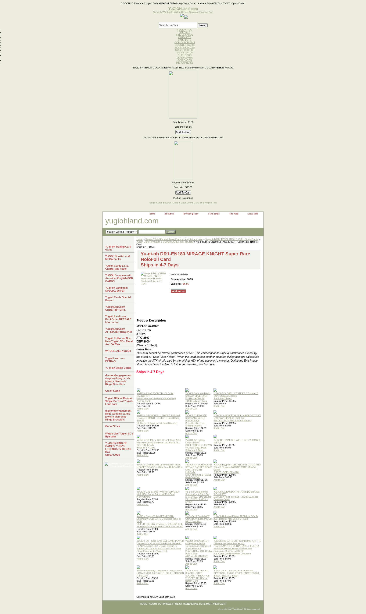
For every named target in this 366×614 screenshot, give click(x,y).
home (152, 214)
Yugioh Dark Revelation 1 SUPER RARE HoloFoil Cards (165, 242)
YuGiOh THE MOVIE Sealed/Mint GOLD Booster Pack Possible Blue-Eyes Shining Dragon (196, 420)
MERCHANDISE (184, 62)
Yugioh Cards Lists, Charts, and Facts (117, 267)
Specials (157, 12)
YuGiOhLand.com (183, 9)
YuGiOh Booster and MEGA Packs (117, 258)
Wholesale (167, 12)
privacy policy (191, 214)
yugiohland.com (132, 220)
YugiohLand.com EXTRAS (115, 360)
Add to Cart (142, 408)
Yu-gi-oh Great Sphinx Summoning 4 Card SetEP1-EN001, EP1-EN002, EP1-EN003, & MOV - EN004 (198, 496)
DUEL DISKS (184, 55)
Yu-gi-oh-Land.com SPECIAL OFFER (116, 289)
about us (169, 214)
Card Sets (199, 202)
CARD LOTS (184, 40)
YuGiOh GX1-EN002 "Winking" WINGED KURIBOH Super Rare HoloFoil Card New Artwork (158, 494)
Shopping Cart (205, 12)
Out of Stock (112, 390)
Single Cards (155, 202)
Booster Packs (170, 202)
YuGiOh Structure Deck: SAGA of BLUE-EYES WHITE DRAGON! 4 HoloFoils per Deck (197, 397)
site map (233, 214)
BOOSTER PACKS (184, 45)
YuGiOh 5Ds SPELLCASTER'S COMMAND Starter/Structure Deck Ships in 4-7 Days (236, 396)
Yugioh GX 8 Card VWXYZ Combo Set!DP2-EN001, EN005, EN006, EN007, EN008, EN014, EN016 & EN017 (236, 573)
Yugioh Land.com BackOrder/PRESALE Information (118, 319)
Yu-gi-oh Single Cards (118, 367)
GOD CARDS (184, 60)
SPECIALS (184, 32)
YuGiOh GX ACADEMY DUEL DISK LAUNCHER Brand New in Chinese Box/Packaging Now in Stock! (156, 397)
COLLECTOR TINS (185, 42)
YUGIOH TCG (184, 29)
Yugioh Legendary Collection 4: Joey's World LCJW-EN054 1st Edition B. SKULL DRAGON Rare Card (160, 573)
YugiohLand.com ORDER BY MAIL (115, 308)
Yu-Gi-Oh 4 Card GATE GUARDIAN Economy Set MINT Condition (198, 519)
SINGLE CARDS (184, 34)
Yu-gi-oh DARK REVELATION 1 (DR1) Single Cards (231, 239)
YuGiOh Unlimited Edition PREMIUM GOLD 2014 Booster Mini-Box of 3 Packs (236, 517)
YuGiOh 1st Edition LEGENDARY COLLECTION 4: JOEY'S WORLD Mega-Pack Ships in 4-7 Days (198, 445)
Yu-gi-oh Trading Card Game (118, 248)
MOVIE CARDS (185, 52)
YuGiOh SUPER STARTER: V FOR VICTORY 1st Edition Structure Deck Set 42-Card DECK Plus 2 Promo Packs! (237, 418)
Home (139, 239)
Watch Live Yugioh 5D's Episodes (119, 435)
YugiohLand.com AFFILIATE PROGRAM (118, 330)
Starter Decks (186, 202)
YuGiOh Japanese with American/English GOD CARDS (119, 278)
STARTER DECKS (184, 50)
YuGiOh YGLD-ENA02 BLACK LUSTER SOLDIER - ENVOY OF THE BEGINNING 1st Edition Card (197, 575)
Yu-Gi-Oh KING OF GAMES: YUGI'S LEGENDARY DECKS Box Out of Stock (118, 449)
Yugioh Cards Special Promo (118, 299)
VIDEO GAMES (185, 57)
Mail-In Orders (181, 12)
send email (214, 214)
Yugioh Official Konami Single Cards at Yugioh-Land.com (173, 239)
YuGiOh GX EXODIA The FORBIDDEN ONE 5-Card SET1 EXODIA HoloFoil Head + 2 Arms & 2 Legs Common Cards (236, 495)
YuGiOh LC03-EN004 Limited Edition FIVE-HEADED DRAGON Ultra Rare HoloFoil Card (160, 465)
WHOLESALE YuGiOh (118, 350)
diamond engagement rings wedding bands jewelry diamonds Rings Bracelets (118, 380)
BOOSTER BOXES (185, 47)
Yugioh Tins (211, 202)
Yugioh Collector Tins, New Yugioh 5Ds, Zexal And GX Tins (119, 341)
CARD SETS (184, 37)
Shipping (193, 12)
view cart (253, 214)
